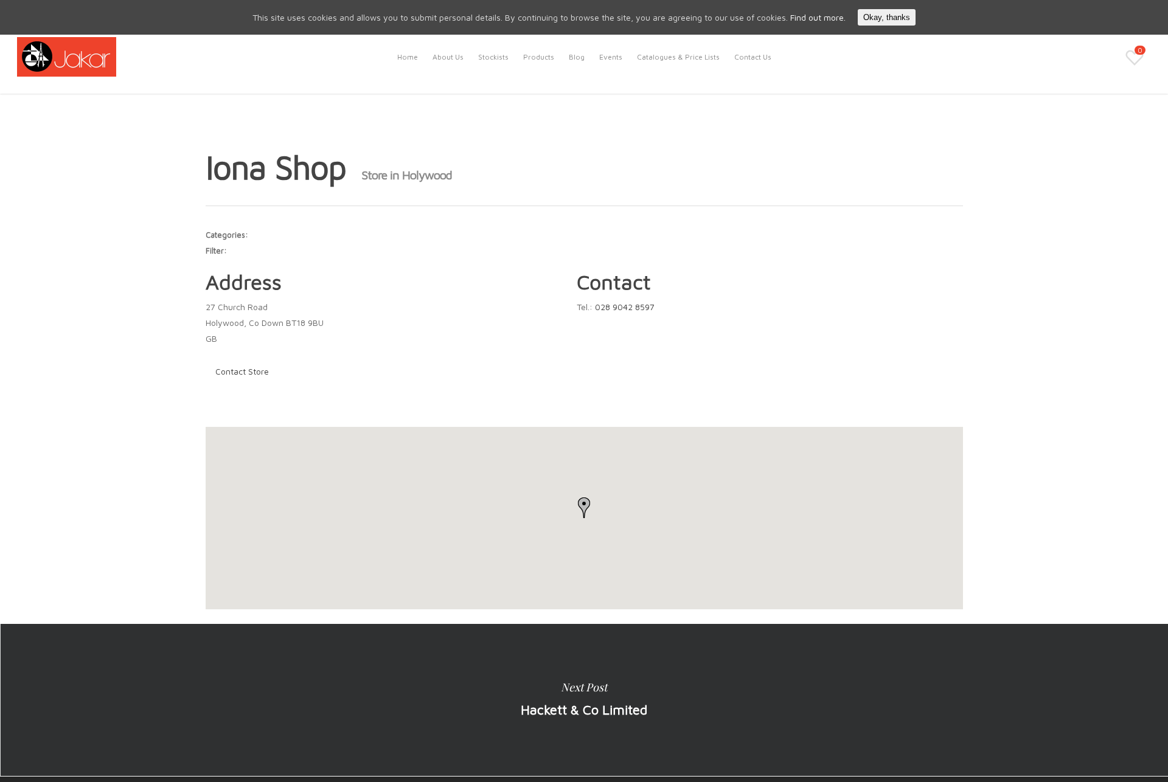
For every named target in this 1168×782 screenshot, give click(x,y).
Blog (577, 56)
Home (407, 56)
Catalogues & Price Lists (678, 56)
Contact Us (752, 56)
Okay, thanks (886, 17)
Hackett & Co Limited (584, 700)
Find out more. (818, 17)
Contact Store (242, 371)
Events (610, 56)
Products (538, 56)
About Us (448, 56)
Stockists (493, 56)
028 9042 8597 (625, 307)
